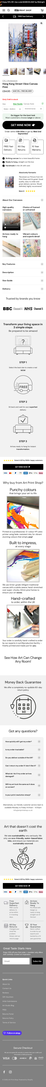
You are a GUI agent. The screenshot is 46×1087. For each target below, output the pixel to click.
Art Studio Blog (8, 1005)
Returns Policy (8, 1018)
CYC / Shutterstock (9, 81)
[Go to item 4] (29, 72)
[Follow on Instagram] (10, 1072)
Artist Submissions (9, 1001)
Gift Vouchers (7, 997)
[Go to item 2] (13, 72)
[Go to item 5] (37, 72)
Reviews (5, 993)
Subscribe (37, 961)
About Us (6, 984)
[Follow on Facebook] (4, 1072)
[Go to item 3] (21, 72)
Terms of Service (9, 1022)
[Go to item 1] (5, 72)
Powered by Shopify (26, 1080)
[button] (3, 16)
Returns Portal (7, 1014)
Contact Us (6, 988)
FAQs (4, 1010)
